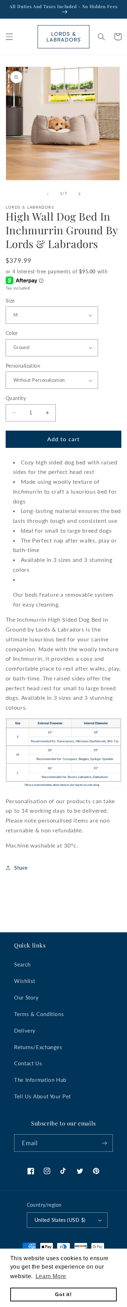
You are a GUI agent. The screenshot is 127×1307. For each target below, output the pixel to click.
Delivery (25, 1030)
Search (22, 964)
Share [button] (21, 867)
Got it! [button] (63, 1294)
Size (10, 301)
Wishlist (24, 981)
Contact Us (28, 1063)
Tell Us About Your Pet (42, 1096)
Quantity (16, 398)
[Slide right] (79, 194)
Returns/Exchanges (38, 1047)
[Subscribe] (104, 1142)
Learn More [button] (51, 1276)
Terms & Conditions (39, 1014)
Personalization (23, 366)
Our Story (26, 997)
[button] (9, 36)
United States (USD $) (60, 1220)
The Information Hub (40, 1080)
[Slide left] (47, 194)
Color (12, 333)
